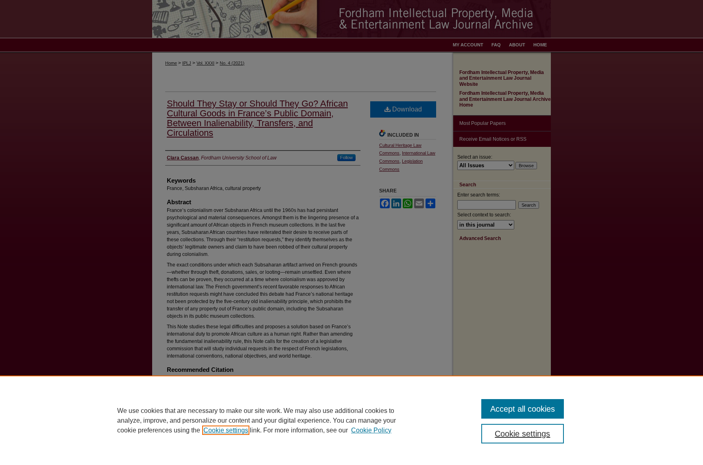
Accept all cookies (522, 408)
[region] (351, 420)
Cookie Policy (371, 430)
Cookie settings (225, 430)
